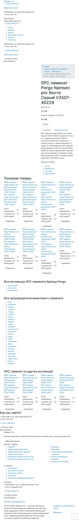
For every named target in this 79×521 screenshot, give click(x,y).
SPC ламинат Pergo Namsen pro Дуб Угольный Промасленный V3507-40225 (30, 246)
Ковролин (55, 447)
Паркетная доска (15, 454)
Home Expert (13, 329)
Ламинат (9, 1)
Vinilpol (11, 309)
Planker (11, 322)
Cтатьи (11, 37)
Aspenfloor (12, 346)
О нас (10, 27)
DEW (10, 339)
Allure (10, 361)
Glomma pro (13, 285)
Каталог (11, 30)
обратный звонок (11, 8)
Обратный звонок (12, 441)
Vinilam (11, 307)
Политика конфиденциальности (21, 478)
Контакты (12, 40)
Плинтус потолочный (60, 462)
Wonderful (12, 305)
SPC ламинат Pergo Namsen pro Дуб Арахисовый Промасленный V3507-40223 (30, 199)
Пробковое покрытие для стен (20, 459)
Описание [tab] (47, 130)
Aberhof (11, 364)
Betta (10, 344)
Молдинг (54, 459)
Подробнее (9, 221)
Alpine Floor (12, 359)
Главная (46, 66)
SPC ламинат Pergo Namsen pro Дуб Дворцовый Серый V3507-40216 (67, 199)
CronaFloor (12, 341)
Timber (11, 312)
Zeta (10, 302)
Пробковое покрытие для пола (20, 457)
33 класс (48, 171)
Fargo (10, 337)
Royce (10, 317)
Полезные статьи (15, 473)
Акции (10, 32)
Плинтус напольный (59, 457)
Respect (11, 319)
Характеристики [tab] (61, 130)
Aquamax (11, 354)
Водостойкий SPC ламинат (56, 69)
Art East (11, 349)
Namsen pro (56, 71)
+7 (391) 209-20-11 (11, 4)
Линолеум (55, 449)
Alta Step (11, 356)
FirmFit (10, 334)
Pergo (47, 71)
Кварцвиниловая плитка (18, 449)
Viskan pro (12, 288)
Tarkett (11, 314)
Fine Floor (12, 332)
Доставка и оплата (16, 35)
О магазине (12, 468)
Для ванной (50, 173)
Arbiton (11, 351)
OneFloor (11, 327)
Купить (45, 124)
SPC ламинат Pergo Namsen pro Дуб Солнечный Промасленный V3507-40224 (11, 199)
